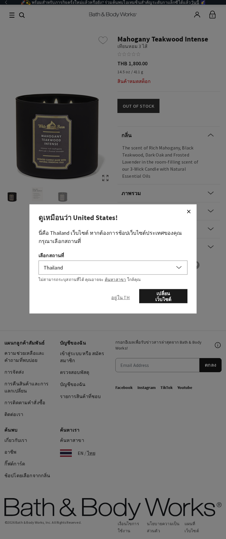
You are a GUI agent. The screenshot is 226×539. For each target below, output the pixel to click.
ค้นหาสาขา (115, 279)
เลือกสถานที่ (51, 255)
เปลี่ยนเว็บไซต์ (163, 296)
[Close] (189, 211)
